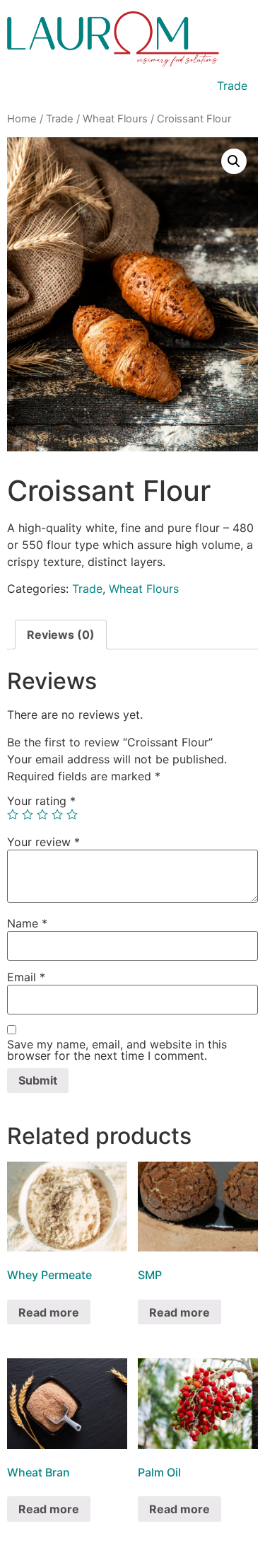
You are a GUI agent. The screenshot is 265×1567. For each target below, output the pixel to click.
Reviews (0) (61, 635)
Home (22, 118)
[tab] (61, 634)
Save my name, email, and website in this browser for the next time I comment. (117, 1050)
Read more (48, 1312)
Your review (43, 842)
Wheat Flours (115, 118)
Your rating (41, 800)
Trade (232, 86)
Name (27, 923)
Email (26, 977)
